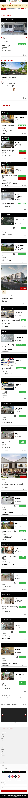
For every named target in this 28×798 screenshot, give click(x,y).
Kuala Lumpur (3, 732)
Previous (1, 37)
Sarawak (2, 760)
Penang (2, 736)
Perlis (2, 753)
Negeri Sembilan (4, 747)
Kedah (2, 740)
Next (26, 37)
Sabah (2, 757)
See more (25, 60)
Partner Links (4, 768)
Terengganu (3, 762)
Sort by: (14, 108)
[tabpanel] (14, 38)
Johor (2, 738)
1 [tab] (13, 58)
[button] (19, 109)
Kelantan (2, 742)
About (2, 765)
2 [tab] (14, 58)
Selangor (2, 734)
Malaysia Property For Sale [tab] (8, 728)
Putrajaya (3, 755)
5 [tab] (17, 102)
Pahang (2, 749)
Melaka (2, 745)
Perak (2, 751)
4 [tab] (15, 102)
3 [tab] (15, 58)
